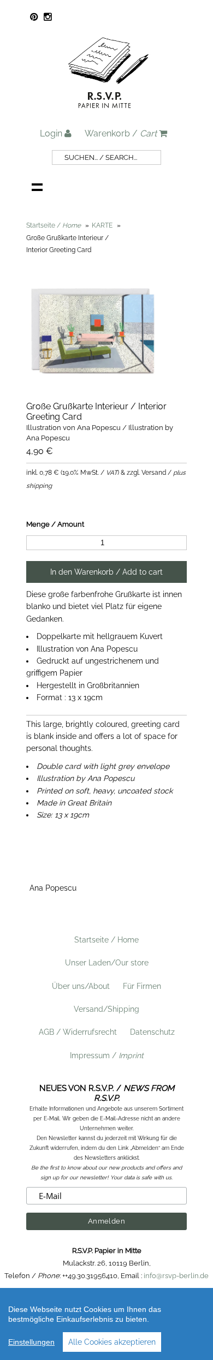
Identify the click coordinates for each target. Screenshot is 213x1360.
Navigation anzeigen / (37, 187)
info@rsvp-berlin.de (176, 1276)
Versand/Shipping (106, 1009)
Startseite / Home (106, 939)
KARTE (102, 225)
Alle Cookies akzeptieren (112, 1342)
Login (52, 133)
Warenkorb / (121, 133)
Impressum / (107, 1055)
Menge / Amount (55, 524)
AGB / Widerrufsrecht (78, 1032)
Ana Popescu (52, 888)
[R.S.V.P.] (108, 113)
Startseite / (53, 225)
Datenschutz (152, 1032)
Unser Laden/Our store (107, 962)
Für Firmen (142, 986)
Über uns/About (81, 986)
